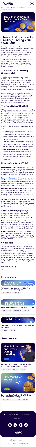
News (7, 7)
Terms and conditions (11, 414)
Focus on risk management (10, 178)
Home (2, 7)
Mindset (13, 7)
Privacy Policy (27, 414)
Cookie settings (19, 418)
